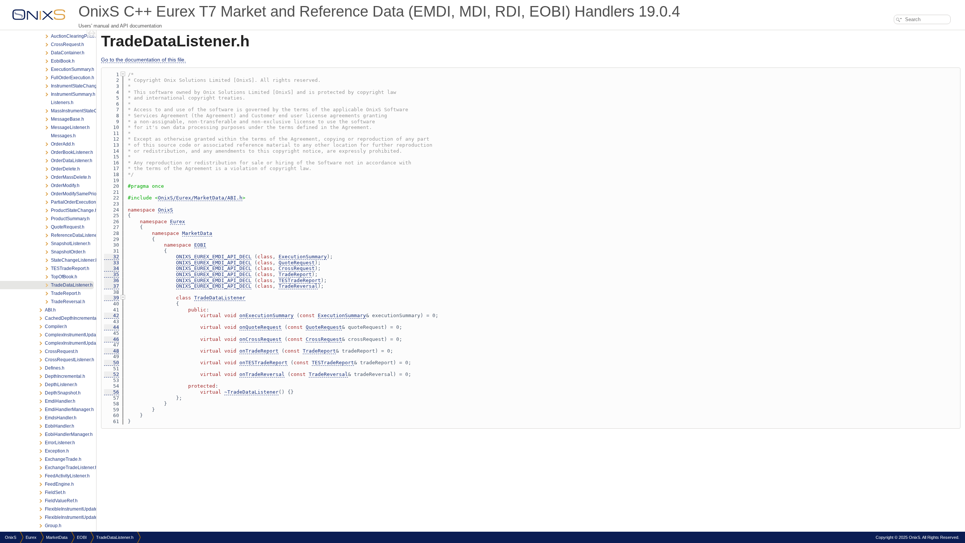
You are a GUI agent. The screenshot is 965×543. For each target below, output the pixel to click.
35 (111, 274)
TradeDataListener (219, 298)
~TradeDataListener (251, 392)
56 (111, 392)
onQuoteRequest (260, 327)
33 (111, 262)
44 (111, 327)
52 (111, 374)
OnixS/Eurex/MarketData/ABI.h (200, 198)
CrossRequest (297, 268)
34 (111, 268)
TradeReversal (298, 286)
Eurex (177, 221)
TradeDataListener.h (114, 537)
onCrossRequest (260, 339)
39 (111, 298)
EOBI (200, 245)
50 (111, 362)
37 (111, 286)
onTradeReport (259, 351)
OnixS (165, 210)
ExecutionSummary (303, 256)
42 (111, 315)
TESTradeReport (300, 280)
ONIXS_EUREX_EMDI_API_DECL (213, 256)
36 (111, 280)
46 (111, 339)
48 (111, 351)
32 (111, 256)
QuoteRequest (297, 262)
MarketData (197, 233)
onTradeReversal (262, 374)
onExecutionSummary (266, 315)
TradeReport (295, 274)
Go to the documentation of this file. (143, 60)
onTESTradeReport (263, 362)
